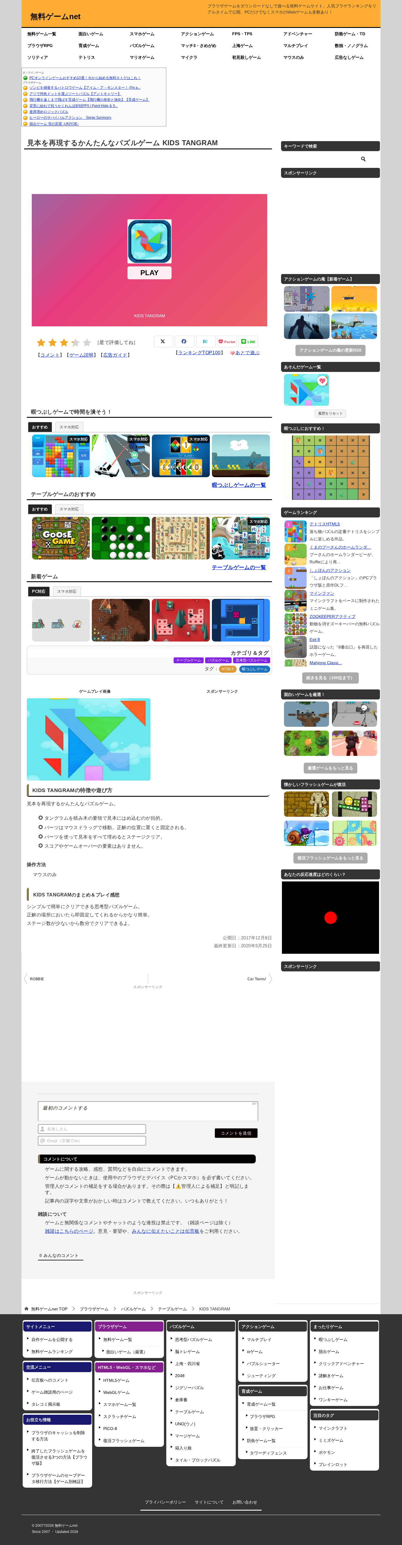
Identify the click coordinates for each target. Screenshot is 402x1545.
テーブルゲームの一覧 (239, 567)
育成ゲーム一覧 (261, 1404)
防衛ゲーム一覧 (261, 1440)
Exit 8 (315, 639)
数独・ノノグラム (351, 45)
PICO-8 (110, 1428)
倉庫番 (181, 1399)
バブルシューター (263, 1363)
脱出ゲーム (329, 1351)
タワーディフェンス (268, 1453)
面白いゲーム (91, 33)
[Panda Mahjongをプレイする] (239, 538)
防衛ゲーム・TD (350, 33)
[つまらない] (41, 342)
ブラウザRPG (40, 45)
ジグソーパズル (189, 1387)
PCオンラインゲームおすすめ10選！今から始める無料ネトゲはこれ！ (85, 78)
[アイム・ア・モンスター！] (307, 299)
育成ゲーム (89, 45)
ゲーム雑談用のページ (52, 1392)
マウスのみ (293, 57)
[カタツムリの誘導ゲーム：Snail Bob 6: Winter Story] (306, 833)
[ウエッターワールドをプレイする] (239, 456)
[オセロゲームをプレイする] (119, 538)
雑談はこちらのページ (69, 1231)
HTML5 (228, 669)
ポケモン (327, 1452)
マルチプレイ (295, 45)
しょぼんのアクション (330, 570)
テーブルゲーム (188, 660)
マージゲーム (187, 1436)
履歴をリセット (330, 413)
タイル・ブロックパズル (197, 1460)
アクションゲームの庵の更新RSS (330, 350)
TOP (49, 1309)
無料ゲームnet (55, 16)
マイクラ (189, 57)
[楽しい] (75, 342)
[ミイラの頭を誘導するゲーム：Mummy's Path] (306, 804)
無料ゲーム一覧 (41, 33)
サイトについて (209, 1502)
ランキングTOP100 (199, 352)
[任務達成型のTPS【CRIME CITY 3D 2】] (354, 743)
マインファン (322, 593)
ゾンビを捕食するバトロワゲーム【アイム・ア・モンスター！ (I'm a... (84, 88)
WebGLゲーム (116, 1392)
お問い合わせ (244, 1502)
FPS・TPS (242, 33)
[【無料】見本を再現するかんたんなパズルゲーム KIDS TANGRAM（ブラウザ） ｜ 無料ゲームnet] (306, 390)
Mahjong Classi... (326, 662)
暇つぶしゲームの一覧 (239, 485)
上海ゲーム (242, 45)
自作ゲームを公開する (52, 1339)
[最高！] (87, 342)
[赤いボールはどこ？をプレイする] (60, 620)
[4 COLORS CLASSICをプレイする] (179, 456)
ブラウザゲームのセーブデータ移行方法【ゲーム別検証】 (58, 1478)
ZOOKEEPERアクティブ (333, 616)
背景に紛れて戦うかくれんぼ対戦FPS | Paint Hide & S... (73, 106)
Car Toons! (256, 979)
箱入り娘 (183, 1448)
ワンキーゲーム (333, 1399)
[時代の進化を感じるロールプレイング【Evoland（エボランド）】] (306, 743)
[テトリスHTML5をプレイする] (60, 456)
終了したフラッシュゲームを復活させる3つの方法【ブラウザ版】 (59, 1457)
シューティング (261, 1375)
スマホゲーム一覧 (119, 1404)
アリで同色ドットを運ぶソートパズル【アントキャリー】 (75, 94)
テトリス (87, 57)
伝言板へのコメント (50, 1380)
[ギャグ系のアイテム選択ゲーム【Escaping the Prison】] (354, 714)
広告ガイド (115, 355)
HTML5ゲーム (116, 1380)
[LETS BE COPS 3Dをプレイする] (119, 456)
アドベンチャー (297, 33)
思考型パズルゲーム (252, 660)
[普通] (64, 342)
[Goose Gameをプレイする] (60, 538)
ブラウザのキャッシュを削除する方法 (58, 1435)
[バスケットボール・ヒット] (354, 299)
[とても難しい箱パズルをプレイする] (239, 620)
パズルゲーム (142, 45)
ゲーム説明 (81, 355)
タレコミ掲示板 (45, 1404)
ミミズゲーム (331, 1440)
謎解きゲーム (331, 1375)
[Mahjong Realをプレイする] (179, 538)
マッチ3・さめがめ (198, 45)
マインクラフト (333, 1428)
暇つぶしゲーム (255, 669)
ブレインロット (333, 1464)
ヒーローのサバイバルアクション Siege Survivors (70, 118)
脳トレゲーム (187, 1351)
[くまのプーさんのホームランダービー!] (296, 555)
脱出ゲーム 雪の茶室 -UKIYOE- (54, 124)
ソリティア (37, 57)
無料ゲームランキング (52, 1351)
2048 (180, 1375)
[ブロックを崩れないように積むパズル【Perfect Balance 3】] (354, 804)
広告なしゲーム (349, 57)
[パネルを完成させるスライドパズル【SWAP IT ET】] (354, 833)
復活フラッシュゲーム (123, 1440)
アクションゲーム (197, 33)
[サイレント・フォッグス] (307, 326)
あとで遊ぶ (247, 352)
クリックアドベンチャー (341, 1363)
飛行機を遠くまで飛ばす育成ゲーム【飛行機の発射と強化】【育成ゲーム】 (89, 100)
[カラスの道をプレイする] (179, 620)
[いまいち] (52, 342)
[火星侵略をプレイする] (119, 620)
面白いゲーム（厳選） (126, 1351)
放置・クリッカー (266, 1428)
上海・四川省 (187, 1363)
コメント (50, 355)
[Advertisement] (273, 97)
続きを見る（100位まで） (330, 677)
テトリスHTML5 (325, 524)
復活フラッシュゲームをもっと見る (330, 858)
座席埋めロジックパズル (48, 112)
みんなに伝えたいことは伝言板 (166, 1231)
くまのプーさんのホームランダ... (340, 547)
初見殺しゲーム (246, 57)
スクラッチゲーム (119, 1416)
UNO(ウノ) (185, 1424)
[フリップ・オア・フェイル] (354, 326)
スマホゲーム (142, 33)
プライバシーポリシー (165, 1502)
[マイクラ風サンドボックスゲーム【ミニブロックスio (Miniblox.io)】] (306, 714)
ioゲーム (255, 1351)
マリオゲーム (142, 57)
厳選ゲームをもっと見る (330, 768)
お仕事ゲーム (331, 1387)
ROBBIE (37, 979)
